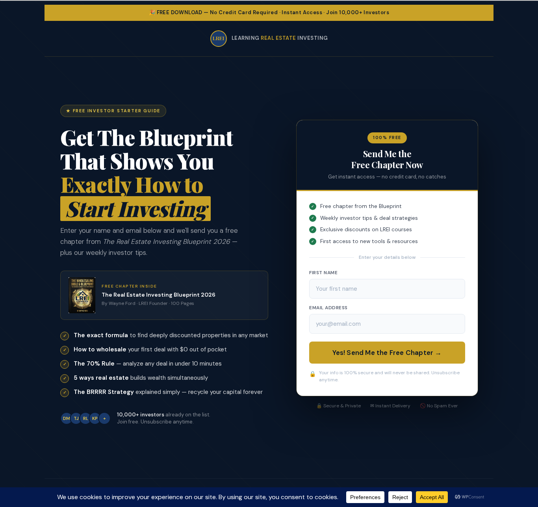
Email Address (328, 308)
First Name (323, 272)
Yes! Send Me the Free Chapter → (387, 352)
